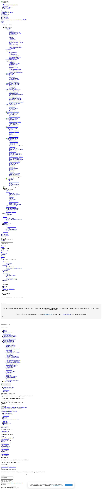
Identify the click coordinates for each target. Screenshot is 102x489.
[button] (5, 2)
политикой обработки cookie (57, 485)
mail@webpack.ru (67, 314)
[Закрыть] (1, 258)
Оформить (13, 487)
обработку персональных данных (14, 404)
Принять (69, 485)
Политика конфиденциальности (8, 467)
